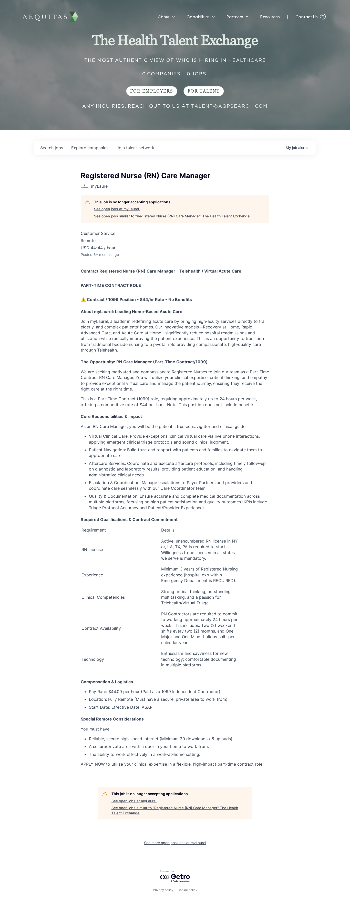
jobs (51, 147)
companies (89, 147)
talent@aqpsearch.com (229, 106)
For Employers (151, 91)
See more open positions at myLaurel (175, 842)
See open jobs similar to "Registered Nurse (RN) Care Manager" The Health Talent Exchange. (172, 216)
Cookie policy (187, 890)
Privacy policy (163, 890)
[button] (166, 16)
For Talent (204, 91)
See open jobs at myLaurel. (117, 209)
